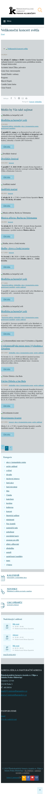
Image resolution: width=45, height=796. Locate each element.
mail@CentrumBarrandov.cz (14, 691)
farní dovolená (11, 487)
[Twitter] (15, 98)
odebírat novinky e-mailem (28, 772)
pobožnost (10, 532)
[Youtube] (32, 778)
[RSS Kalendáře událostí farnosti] (24, 778)
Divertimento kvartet (11, 417)
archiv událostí (21, 287)
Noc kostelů (10, 524)
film (7, 491)
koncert (31, 102)
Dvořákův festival (9, 158)
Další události (9, 655)
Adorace (15, 635)
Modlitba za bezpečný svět (14, 120)
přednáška (38, 102)
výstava (9, 565)
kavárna (9, 503)
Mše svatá (16, 624)
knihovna (9, 507)
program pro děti (12, 540)
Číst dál (6, 147)
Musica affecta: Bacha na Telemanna (19, 217)
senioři (8, 552)
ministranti (10, 520)
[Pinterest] (19, 98)
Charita (9, 495)
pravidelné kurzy (12, 536)
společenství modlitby (8, 128)
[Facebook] (11, 98)
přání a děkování (12, 544)
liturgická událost (7, 126)
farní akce (10, 483)
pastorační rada (12, 528)
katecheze (10, 499)
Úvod (3, 34)
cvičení (9, 470)
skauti (3, 716)
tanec (8, 561)
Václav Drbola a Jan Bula (13, 381)
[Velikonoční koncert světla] (17, 49)
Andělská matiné (9, 189)
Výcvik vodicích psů (9, 719)
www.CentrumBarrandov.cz (14, 695)
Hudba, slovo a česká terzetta (15, 248)
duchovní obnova (12, 479)
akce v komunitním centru (29, 126)
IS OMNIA (29, 771)
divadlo (9, 475)
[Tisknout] (26, 98)
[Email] (22, 98)
